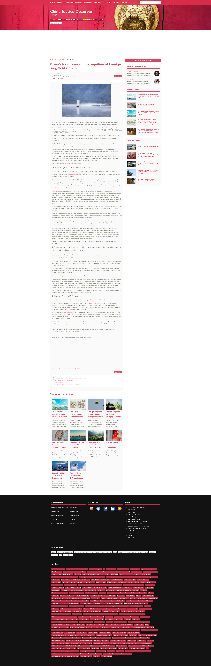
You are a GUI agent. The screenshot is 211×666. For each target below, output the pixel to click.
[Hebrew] (88, 20)
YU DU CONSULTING (134, 514)
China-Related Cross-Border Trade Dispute (133, 585)
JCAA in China (109, 616)
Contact (124, 2)
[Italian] (70, 20)
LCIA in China (110, 622)
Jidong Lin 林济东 (74, 515)
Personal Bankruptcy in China (119, 632)
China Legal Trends (100, 582)
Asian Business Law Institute (94, 571)
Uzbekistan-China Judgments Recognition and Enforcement (117, 653)
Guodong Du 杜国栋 (63, 77)
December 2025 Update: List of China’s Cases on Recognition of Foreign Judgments (95, 447)
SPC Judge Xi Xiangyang (147, 645)
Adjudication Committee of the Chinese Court (77, 569)
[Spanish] (83, 20)
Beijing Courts (77, 574)
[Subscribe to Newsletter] (120, 509)
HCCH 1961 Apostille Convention (60, 606)
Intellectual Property (132, 608)
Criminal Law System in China (67, 595)
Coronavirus (102, 593)
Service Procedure (132, 640)
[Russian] (80, 20)
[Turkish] (99, 20)
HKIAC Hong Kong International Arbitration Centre (116, 606)
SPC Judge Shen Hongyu (108, 645)
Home (59, 2)
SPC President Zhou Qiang (84, 648)
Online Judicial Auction (57, 632)
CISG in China (101, 590)
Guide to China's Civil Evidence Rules (113, 603)
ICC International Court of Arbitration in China (71, 608)
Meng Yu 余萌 (71, 77)
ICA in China (147, 606)
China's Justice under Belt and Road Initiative (67, 384)
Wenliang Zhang (74, 511)
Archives (78, 2)
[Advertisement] (105, 45)
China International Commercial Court (138, 526)
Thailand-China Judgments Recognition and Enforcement (65, 651)
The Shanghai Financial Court (87, 651)
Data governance (66, 598)
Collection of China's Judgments (59, 593)
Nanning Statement (73, 175)
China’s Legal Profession (58, 587)
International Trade (77, 614)
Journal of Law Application (120, 616)
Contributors (68, 2)
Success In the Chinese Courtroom (109, 648)
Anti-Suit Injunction (135, 569)
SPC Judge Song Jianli (121, 645)
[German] (64, 20)
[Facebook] (105, 509)
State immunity (95, 648)
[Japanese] (72, 20)
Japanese (109, 552)
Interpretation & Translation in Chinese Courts (106, 614)
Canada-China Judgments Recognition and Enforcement (132, 577)
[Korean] (75, 20)
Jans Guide (131, 538)
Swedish (140, 552)
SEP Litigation (105, 640)
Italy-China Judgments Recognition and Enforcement (64, 616)
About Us (106, 2)
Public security (133, 635)
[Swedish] (85, 20)
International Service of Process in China (61, 614)
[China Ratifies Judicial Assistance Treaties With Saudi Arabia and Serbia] (60, 404)
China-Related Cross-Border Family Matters (111, 585)
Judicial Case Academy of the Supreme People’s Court (64, 619)
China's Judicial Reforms (70, 585)
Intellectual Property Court (145, 608)
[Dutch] (59, 20)
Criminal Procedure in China (82, 595)
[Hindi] (67, 20)
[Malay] (101, 20)
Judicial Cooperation (84, 619)
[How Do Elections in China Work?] (131, 147)
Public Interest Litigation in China (103, 635)
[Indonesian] (91, 20)
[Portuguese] (77, 20)
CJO (52, 2)
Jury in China (128, 619)
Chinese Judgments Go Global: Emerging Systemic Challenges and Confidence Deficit (113, 417)
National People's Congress (136, 517)
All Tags (55, 564)
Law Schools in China (100, 622)
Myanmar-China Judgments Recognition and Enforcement (65, 630)
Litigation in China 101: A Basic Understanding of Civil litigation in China (148, 171)
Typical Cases (120, 651)
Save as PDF (118, 76)
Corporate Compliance (112, 593)
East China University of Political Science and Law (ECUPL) (143, 598)
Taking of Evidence (123, 648)
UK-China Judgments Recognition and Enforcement (64, 653)
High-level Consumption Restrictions (94, 606)
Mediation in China (139, 624)
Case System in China (152, 577)
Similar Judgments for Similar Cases (60, 643)
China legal (65, 582)
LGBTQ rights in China (144, 622)
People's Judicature (93, 632)
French (92, 552)
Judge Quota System (134, 616)
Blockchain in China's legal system (142, 574)
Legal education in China (120, 622)
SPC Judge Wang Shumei (134, 645)
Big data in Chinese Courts (126, 574)
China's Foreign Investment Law (148, 582)
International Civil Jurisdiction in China (92, 611)
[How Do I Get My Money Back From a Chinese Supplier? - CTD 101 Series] (131, 164)
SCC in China (97, 640)
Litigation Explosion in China (77, 624)
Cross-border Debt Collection (136, 507)
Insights (59, 75)
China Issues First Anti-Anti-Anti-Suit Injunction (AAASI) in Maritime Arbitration (148, 104)
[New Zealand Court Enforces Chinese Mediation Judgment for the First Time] (78, 435)
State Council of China (134, 519)
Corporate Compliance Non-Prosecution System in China (133, 593)
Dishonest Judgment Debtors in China (81, 598)
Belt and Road (59, 382)
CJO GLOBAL (132, 510)
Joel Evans (73, 523)
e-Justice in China (124, 598)
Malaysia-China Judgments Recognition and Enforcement (119, 624)
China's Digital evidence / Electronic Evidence (128, 582)
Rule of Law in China (145, 638)
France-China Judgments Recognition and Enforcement (139, 601)
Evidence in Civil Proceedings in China (79, 601)
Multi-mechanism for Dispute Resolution (110, 627)
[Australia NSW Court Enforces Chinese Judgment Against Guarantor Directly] (60, 435)
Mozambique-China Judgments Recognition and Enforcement (84, 627)
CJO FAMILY (131, 512)
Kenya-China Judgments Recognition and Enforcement (64, 622)
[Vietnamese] (93, 20)
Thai (61, 555)
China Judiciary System (130, 579)
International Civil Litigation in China (111, 611)
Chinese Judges (55, 590)
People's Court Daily (134, 533)
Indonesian (152, 552)
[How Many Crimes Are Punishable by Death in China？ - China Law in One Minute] (131, 155)
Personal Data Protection (133, 632)
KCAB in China (136, 619)
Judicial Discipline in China (97, 619)
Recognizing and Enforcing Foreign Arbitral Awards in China (96, 638)
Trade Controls (111, 651)
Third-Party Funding (101, 651)
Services (115, 2)
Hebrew (146, 552)
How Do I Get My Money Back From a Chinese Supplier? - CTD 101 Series (148, 163)
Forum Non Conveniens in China (107, 601)
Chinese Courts (149, 587)
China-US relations (150, 585)
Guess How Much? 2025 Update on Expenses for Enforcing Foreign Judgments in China (59, 478)
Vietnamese (55, 555)
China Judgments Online (116, 579)
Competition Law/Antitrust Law (76, 593)
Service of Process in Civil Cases (118, 640)
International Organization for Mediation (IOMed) (132, 611)
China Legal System (89, 582)
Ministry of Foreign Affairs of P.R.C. (60, 627)
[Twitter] (98, 509)
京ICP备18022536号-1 (87, 661)
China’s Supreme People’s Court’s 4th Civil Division (94, 587)
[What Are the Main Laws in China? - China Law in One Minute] (131, 181)
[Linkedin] (113, 509)
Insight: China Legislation (120, 608)
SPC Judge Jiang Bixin (83, 645)
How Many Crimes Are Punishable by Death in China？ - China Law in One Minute (148, 154)
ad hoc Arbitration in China (58, 569)
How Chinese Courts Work (136, 606)
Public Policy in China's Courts (120, 635)
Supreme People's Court (135, 524)
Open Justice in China (70, 632)
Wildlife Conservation (106, 656)
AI (103, 569)
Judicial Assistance (145, 616)
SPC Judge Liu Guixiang (95, 645)
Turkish (65, 555)
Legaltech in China (132, 622)
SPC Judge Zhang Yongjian (69, 648)
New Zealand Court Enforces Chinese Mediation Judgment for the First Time (77, 447)
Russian (128, 552)
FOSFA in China (120, 601)
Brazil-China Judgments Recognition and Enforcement (64, 577)
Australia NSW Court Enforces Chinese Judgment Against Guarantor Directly (59, 447)
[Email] (91, 509)
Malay (70, 555)
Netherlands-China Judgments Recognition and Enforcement (95, 630)
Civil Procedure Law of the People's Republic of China (118, 590)
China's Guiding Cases (57, 585)
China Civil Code (65, 579)
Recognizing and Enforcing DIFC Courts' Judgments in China (66, 638)
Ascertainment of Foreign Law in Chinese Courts (74, 571)
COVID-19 (151, 593)
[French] (62, 20)
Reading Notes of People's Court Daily (147, 635)
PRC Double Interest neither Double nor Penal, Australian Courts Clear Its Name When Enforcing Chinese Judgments (147, 122)
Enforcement (55, 601)
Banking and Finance (137, 571)
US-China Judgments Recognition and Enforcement (90, 653)
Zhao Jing (54, 519)
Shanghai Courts (141, 640)
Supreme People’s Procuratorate (137, 521)
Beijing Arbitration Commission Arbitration (62, 574)
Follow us (93, 502)
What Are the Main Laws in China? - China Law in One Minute (148, 180)
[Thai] (96, 20)
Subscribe (97, 2)
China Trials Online (111, 582)
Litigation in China (91, 624)
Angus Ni (72, 519)
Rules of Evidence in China (58, 640)
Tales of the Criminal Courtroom (136, 648)
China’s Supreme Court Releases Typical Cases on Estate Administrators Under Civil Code (148, 130)
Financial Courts (94, 601)
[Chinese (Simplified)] (56, 20)
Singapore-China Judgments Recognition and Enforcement (107, 643)
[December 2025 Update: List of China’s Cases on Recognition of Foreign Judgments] (96, 435)
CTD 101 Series (120, 595)
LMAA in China (100, 624)
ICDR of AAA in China (95, 608)
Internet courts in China (88, 614)
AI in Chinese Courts (111, 569)
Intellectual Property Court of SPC (137, 528)
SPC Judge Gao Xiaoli (71, 645)
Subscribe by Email (144, 60)
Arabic (59, 552)
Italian (103, 552)
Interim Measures (77, 611)
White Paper (96, 656)
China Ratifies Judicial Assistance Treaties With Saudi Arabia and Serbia (148, 113)
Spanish (134, 552)
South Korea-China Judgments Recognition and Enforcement (137, 643)
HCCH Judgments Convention (76, 606)
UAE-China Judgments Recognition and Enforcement (137, 651)
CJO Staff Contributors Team (59, 507)
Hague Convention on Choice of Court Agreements (136, 603)
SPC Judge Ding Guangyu (58, 645)
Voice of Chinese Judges (86, 656)
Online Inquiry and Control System (150, 630)
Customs (138, 595)
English (54, 552)
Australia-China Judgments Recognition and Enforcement (116, 571)
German (98, 552)
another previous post (67, 312)
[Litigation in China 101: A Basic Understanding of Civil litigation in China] (131, 172)
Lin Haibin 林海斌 (59, 78)
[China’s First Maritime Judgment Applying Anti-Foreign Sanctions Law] (131, 97)
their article (56, 191)
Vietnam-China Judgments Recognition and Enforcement (65, 656)
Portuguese (121, 552)
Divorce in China (95, 598)
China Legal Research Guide (76, 582)
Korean (115, 552)
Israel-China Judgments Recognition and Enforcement (131, 614)
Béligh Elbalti (55, 511)
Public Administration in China (87, 635)
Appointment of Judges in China (149, 569)
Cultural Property (130, 595)
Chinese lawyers (65, 590)
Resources (88, 2)
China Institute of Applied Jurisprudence (80, 579)
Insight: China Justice (107, 608)
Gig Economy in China (86, 603)
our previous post (95, 303)
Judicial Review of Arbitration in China (114, 619)
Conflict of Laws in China (91, 593)
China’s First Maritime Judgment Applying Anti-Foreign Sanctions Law (148, 96)
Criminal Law (55, 595)
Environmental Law (64, 601)
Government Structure (98, 603)
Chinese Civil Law (127, 587)
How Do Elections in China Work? (148, 146)
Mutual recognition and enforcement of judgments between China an (138, 627)
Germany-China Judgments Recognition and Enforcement (65, 603)
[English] (51, 20)
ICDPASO (86, 608)
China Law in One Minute (143, 579)
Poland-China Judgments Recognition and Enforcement (65, 635)
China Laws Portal (56, 582)
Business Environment (112, 577)
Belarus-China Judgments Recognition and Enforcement (96, 574)
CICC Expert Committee (90, 590)
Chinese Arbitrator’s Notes (115, 587)
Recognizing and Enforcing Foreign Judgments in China (70, 378)
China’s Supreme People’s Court (64, 380)
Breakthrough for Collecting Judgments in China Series (91, 577)
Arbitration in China (56, 571)
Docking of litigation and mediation (109, 598)
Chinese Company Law (138, 587)
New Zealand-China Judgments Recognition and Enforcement (125, 630)
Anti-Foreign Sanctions (123, 569)
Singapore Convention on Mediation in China (81, 643)
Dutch (87, 552)
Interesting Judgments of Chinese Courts (61, 611)
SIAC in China (151, 640)
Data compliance (56, 598)
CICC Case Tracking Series (77, 590)
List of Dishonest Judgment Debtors (60, 624)
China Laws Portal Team (58, 523)
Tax (147, 648)
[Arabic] (54, 20)
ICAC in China (55, 608)
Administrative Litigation (95, 569)
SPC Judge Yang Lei (56, 648)
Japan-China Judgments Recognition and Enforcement (91, 616)
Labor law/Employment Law (85, 622)
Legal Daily (131, 531)
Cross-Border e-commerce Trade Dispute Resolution (103, 595)
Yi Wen (130, 535)
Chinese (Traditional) (79, 552)
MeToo (146, 624)
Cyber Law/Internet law (148, 595)
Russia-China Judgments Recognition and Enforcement (79, 640)
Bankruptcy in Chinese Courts (150, 571)
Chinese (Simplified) (67, 552)
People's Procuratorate (105, 632)
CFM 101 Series (55, 579)
